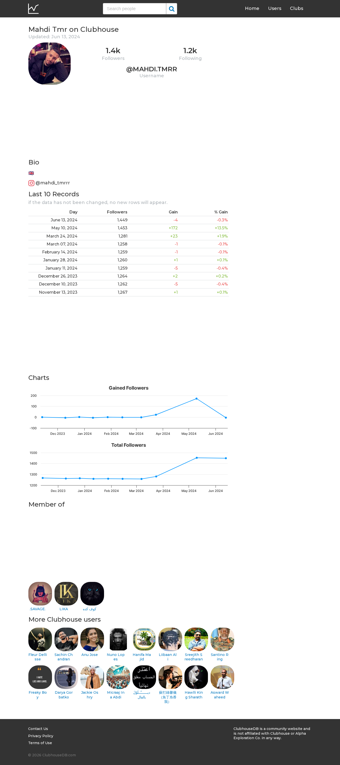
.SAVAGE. (38, 609)
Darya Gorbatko (64, 694)
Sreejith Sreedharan (193, 657)
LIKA (63, 609)
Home (252, 8)
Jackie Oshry (89, 694)
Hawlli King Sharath (194, 694)
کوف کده (89, 609)
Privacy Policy (40, 736)
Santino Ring (219, 657)
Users (274, 8)
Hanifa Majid (142, 657)
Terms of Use (40, 743)
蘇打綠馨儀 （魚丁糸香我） (167, 697)
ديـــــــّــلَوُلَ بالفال (141, 694)
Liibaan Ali (167, 657)
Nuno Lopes (116, 657)
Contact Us (38, 728)
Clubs (296, 8)
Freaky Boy (38, 694)
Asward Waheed (220, 694)
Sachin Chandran (64, 657)
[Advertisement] (128, 123)
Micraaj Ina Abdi (115, 694)
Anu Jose (89, 654)
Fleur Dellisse (37, 657)
